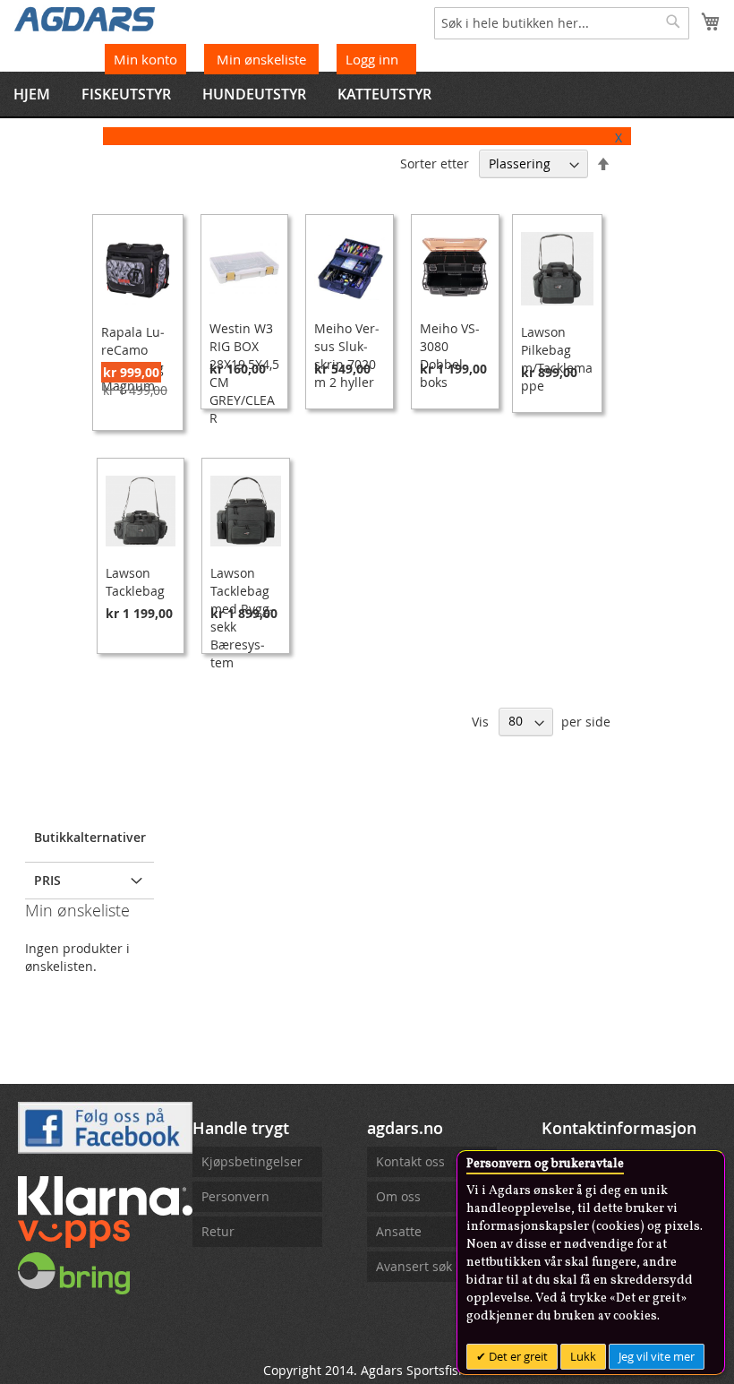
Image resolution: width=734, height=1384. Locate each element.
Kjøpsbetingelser (252, 1161)
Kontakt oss (410, 1161)
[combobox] (561, 23)
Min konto (145, 59)
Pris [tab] (47, 880)
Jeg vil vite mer (657, 1356)
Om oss (398, 1196)
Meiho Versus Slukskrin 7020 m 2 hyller (347, 355)
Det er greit (517, 1356)
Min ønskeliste (263, 59)
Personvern (235, 1196)
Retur (218, 1231)
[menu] (367, 94)
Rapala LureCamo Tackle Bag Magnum (133, 358)
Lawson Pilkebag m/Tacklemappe (557, 358)
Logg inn (372, 59)
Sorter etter (434, 163)
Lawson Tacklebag (135, 581)
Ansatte (399, 1231)
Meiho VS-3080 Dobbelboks (450, 355)
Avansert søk (414, 1266)
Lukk (583, 1356)
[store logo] (85, 18)
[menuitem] (32, 94)
